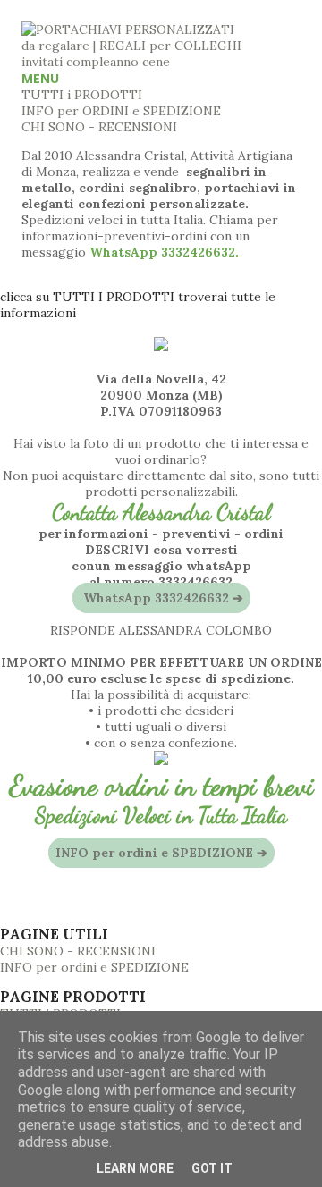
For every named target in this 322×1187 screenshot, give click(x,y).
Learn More (135, 1168)
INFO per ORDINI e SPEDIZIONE (121, 111)
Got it (212, 1168)
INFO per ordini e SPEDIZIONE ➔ (161, 853)
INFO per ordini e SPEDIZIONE (94, 967)
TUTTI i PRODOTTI (81, 95)
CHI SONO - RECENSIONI (99, 127)
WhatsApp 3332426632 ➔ (161, 598)
